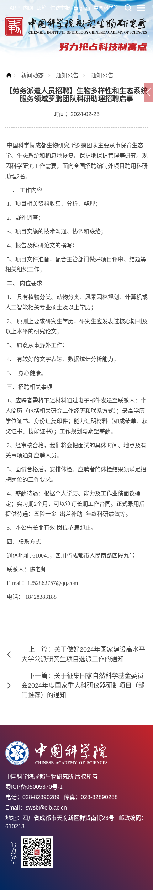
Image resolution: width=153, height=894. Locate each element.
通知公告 (67, 75)
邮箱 (42, 8)
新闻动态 (32, 75)
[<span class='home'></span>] (10, 75)
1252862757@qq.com (52, 583)
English (82, 8)
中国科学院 (106, 8)
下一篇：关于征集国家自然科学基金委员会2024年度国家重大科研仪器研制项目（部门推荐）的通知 (82, 685)
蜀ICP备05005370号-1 (34, 787)
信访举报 (60, 8)
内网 (28, 8)
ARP (15, 8)
